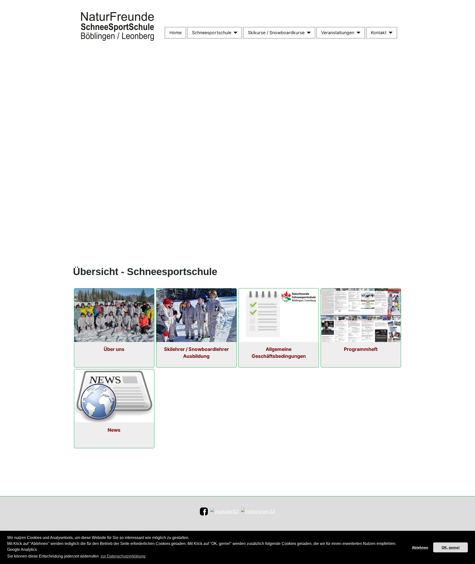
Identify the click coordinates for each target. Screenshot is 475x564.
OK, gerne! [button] (451, 547)
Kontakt (378, 32)
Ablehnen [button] (420, 547)
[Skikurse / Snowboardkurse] (308, 32)
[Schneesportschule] (234, 32)
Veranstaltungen (337, 32)
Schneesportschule (211, 32)
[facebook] (204, 511)
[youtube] (224, 511)
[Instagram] (258, 511)
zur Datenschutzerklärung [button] (122, 556)
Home (175, 32)
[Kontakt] (389, 32)
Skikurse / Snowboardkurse (276, 32)
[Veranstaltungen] (357, 32)
